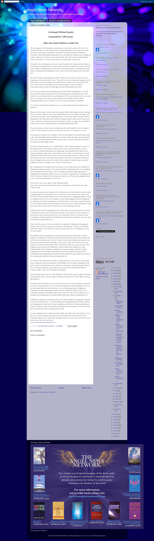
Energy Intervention (119, 378)
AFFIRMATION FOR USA (119, 364)
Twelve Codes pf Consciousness (119, 371)
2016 (115, 422)
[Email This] (68, 326)
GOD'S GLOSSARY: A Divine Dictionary (106, 129)
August (117, 388)
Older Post (86, 388)
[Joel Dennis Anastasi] (97, 62)
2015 (115, 425)
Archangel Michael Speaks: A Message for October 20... (119, 350)
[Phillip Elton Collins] (97, 74)
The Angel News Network (102, 47)
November (118, 291)
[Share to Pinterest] (76, 326)
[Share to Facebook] (74, 326)
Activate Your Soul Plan (102, 85)
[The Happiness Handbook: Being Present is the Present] (97, 145)
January (118, 409)
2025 (115, 270)
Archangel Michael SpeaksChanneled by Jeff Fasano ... (119, 338)
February (118, 404)
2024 (115, 273)
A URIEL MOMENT (119, 311)
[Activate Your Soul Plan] (97, 87)
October (118, 295)
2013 (115, 431)
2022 (115, 279)
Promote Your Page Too (102, 53)
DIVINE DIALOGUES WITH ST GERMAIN (119, 328)
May (117, 396)
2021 (115, 281)
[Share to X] (72, 326)
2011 (115, 436)
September (119, 383)
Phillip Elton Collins (100, 72)
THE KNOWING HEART (119, 301)
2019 (115, 414)
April (117, 399)
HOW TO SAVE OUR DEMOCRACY (119, 318)
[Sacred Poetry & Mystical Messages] (97, 205)
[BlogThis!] (70, 326)
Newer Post (35, 388)
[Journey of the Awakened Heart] (97, 160)
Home (61, 388)
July (116, 391)
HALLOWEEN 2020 (119, 306)
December (118, 287)
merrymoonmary (85, 535)
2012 (115, 433)
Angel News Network (44, 10)
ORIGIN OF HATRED (119, 359)
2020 (115, 284)
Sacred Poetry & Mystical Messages (105, 201)
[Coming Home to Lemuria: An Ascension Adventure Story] (97, 118)
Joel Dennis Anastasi (101, 60)
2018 (115, 417)
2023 (115, 276)
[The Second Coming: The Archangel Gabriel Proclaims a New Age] (97, 222)
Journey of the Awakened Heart (59, 21)
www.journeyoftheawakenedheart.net (42, 322)
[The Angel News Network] (97, 51)
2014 (115, 428)
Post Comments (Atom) (47, 392)
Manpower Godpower (101, 186)
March (117, 402)
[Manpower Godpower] (97, 188)
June (117, 393)
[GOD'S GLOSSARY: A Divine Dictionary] (97, 131)
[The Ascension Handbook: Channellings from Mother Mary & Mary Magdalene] (97, 101)
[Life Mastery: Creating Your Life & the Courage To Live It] (97, 176)
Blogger (102, 535)
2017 (115, 419)
